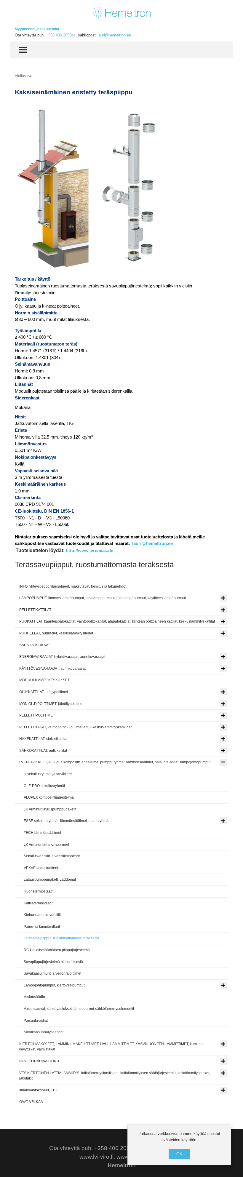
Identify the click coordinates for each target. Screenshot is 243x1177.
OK (179, 1154)
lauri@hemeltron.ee (114, 35)
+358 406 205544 (61, 35)
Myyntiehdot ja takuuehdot (37, 29)
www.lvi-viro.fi (96, 1157)
